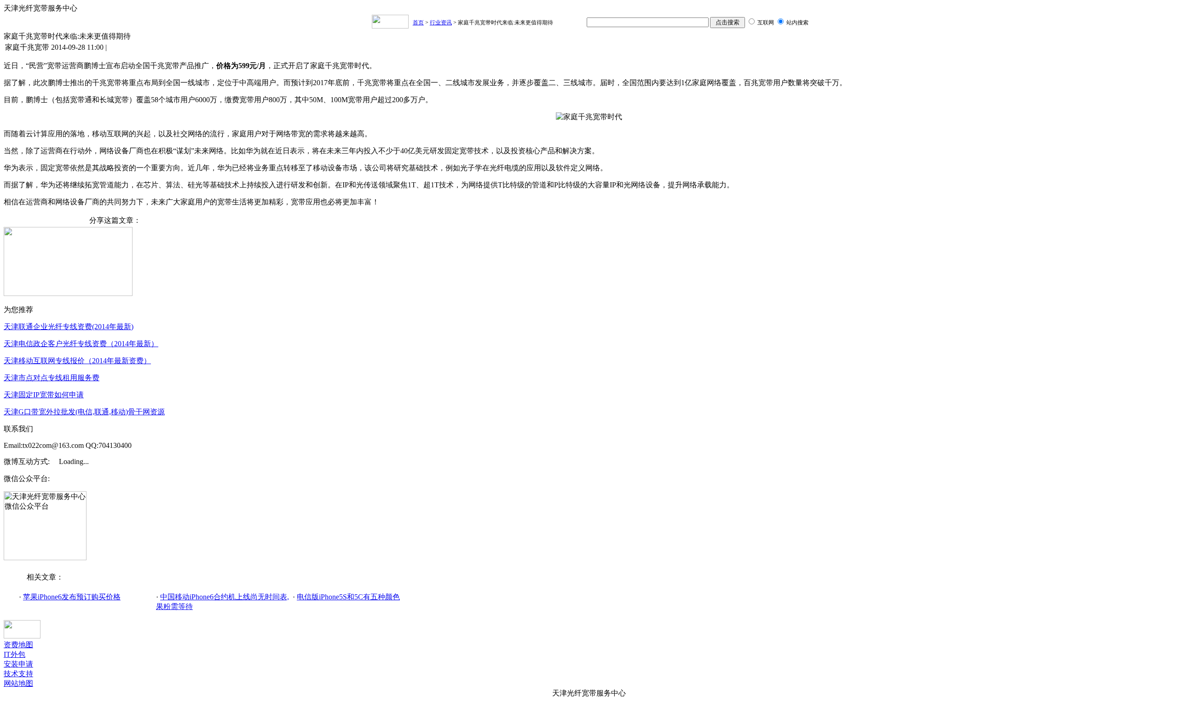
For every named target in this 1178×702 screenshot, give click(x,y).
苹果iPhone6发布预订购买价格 (72, 597)
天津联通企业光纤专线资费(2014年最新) (68, 327)
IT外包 (14, 654)
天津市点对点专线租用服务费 (51, 378)
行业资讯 (441, 22)
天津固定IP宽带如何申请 (44, 395)
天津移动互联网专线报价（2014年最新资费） (77, 361)
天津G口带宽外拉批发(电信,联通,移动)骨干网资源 (84, 412)
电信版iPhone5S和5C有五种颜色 (348, 597)
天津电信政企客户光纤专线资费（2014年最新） (81, 344)
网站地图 (18, 683)
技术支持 (18, 674)
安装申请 (18, 664)
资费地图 (18, 645)
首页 (418, 22)
